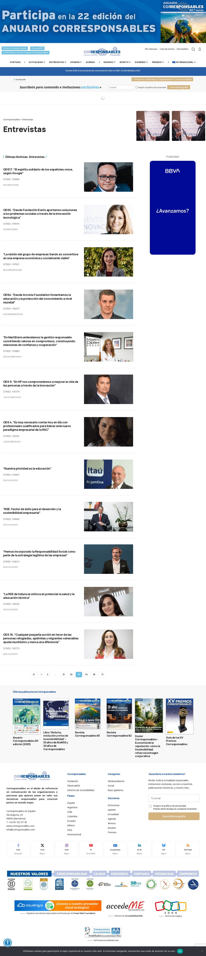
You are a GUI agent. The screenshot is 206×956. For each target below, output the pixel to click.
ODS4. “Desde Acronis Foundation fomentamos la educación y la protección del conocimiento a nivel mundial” (37, 298)
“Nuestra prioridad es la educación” (27, 468)
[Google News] (115, 849)
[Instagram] (66, 849)
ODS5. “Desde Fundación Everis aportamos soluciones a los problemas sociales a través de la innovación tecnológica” (40, 213)
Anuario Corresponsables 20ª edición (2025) (26, 741)
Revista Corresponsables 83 (87, 734)
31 (64, 674)
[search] (193, 49)
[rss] (188, 849)
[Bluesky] (163, 849)
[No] (202, 951)
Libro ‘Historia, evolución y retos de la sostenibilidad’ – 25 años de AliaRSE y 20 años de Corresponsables (55, 741)
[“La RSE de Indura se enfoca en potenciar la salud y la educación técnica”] (108, 601)
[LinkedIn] (139, 849)
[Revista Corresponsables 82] (119, 714)
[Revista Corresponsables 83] (87, 714)
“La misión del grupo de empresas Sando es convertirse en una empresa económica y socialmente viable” (40, 256)
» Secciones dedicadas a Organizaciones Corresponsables (162, 79)
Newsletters (183, 49)
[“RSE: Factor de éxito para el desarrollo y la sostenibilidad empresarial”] (108, 516)
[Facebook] (18, 849)
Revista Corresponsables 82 (119, 734)
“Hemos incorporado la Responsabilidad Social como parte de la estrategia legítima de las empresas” (39, 553)
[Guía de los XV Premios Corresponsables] (179, 716)
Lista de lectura (167, 49)
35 (94, 674)
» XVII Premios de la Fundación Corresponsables (25, 52)
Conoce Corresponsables (15, 48)
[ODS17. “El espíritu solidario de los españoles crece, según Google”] (108, 177)
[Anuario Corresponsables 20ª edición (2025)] (26, 716)
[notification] (199, 49)
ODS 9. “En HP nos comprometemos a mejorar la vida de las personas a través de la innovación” (40, 383)
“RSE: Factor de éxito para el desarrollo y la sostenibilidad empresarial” (32, 511)
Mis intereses (151, 49)
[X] (42, 849)
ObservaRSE (37, 48)
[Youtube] (91, 849)
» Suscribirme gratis (178, 87)
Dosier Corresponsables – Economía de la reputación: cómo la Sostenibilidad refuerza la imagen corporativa (147, 746)
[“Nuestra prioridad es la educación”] (108, 474)
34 (86, 674)
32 (71, 674)
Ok (180, 951)
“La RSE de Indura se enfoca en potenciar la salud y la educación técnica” (39, 596)
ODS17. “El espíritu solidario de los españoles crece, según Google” (38, 171)
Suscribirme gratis (174, 816)
